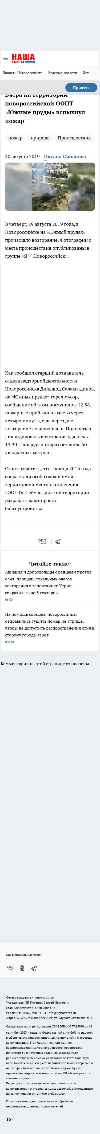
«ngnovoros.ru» (43, 997)
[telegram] (59, 541)
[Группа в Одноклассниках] (22, 968)
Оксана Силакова (65, 156)
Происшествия (74, 138)
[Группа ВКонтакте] (10, 968)
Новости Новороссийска (23, 72)
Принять (81, 87)
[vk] (42, 541)
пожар (15, 138)
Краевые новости (62, 72)
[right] (94, 73)
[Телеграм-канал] (34, 968)
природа (40, 138)
